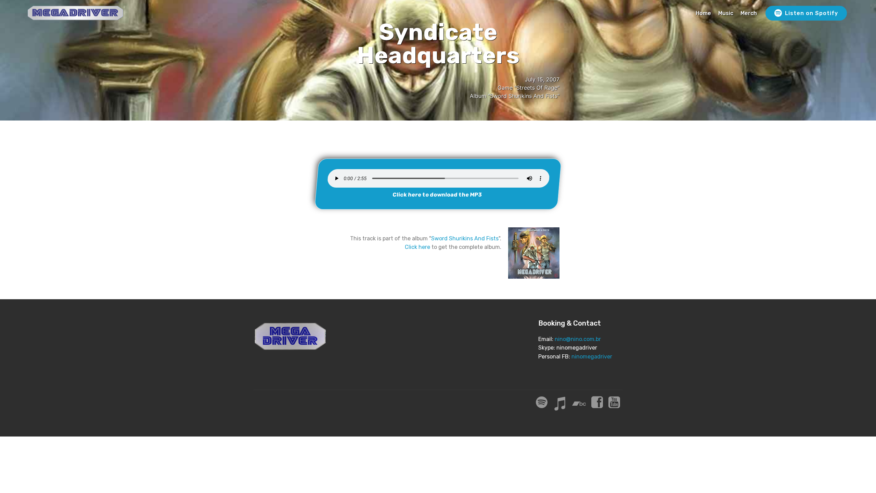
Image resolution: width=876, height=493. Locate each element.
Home (703, 13)
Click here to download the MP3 (437, 194)
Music (725, 13)
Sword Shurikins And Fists (465, 238)
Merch (748, 13)
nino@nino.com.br (578, 339)
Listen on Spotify (811, 13)
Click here (417, 247)
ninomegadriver (591, 356)
